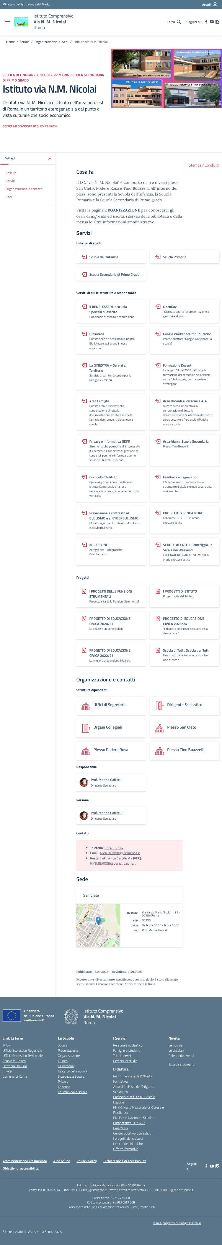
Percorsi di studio (125, 1060)
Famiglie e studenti (126, 1050)
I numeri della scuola (72, 1091)
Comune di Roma (15, 1076)
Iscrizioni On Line (15, 1066)
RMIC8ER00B (126, 1202)
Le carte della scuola (72, 1071)
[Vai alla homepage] (21, 22)
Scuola (62, 1045)
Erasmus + (120, 1128)
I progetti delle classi (128, 1138)
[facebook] (206, 22)
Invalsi (7, 1071)
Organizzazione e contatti (24, 188)
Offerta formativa (125, 1148)
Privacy (63, 1081)
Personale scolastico (127, 1045)
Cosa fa (11, 172)
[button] (28, 159)
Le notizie (175, 1045)
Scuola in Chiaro (14, 1060)
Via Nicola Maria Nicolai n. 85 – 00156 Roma (117, 1185)
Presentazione (68, 1050)
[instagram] (217, 22)
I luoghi (63, 1060)
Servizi (10, 180)
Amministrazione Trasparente (25, 1160)
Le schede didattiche (128, 1143)
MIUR (7, 1045)
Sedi (9, 196)
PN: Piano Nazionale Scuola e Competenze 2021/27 (134, 1120)
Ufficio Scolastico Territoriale (23, 1055)
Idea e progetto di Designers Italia (177, 1223)
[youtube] (212, 22)
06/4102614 (113, 847)
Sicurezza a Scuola (71, 1076)
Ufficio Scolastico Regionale (22, 1050)
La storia (64, 1086)
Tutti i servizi (122, 1055)
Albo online (61, 1160)
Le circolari (176, 1050)
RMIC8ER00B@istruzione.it (120, 853)
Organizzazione (69, 1055)
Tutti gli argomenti (181, 1064)
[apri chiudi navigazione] (7, 21)
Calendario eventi (181, 1055)
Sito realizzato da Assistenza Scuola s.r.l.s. (32, 1231)
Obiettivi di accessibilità (21, 1168)
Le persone (66, 1066)
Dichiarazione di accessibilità (124, 1160)
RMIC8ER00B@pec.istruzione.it (113, 863)
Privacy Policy (87, 1160)
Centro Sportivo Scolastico (132, 1133)
